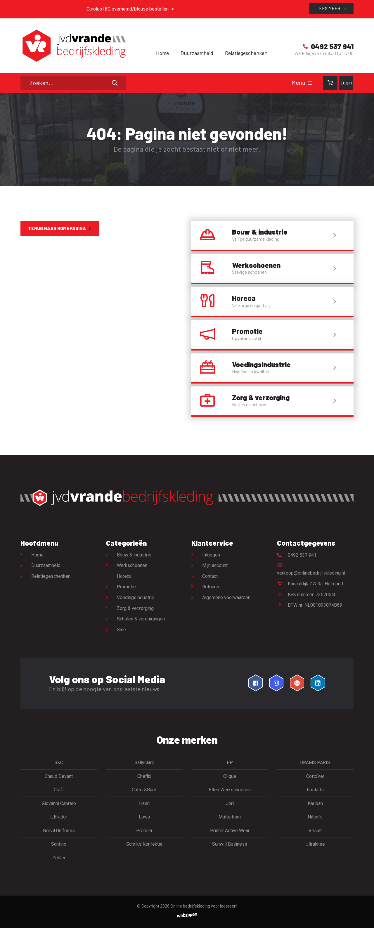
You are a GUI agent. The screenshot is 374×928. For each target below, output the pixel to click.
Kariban (315, 803)
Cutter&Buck (144, 789)
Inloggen (211, 555)
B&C (58, 762)
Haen (144, 803)
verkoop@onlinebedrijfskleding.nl (311, 573)
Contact (210, 576)
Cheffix (144, 776)
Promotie (126, 586)
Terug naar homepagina (57, 228)
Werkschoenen (132, 565)
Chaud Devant (59, 776)
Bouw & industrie (134, 555)
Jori (230, 803)
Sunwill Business (229, 844)
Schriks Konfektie (144, 844)
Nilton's (315, 817)
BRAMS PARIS (315, 762)
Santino (58, 844)
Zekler (58, 858)
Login (346, 83)
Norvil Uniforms (59, 830)
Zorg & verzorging (135, 608)
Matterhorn (230, 817)
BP (230, 762)
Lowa (144, 817)
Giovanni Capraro (59, 803)
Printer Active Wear (230, 830)
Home (162, 53)
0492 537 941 (301, 555)
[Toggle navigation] (310, 83)
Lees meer (328, 8)
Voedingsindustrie (135, 597)
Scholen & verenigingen (141, 619)
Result (315, 830)
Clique (229, 776)
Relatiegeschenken (246, 53)
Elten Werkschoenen (230, 789)
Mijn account (215, 565)
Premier (144, 830)
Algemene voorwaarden (226, 597)
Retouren (211, 586)
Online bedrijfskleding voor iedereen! (203, 906)
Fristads (315, 789)
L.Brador (58, 817)
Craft (59, 789)
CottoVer (315, 776)
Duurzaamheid (197, 53)
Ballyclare (144, 762)
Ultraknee (315, 844)
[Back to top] (363, 917)
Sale (121, 629)
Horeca (124, 576)
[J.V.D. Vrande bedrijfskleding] (73, 46)
